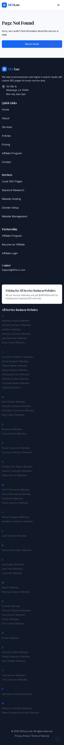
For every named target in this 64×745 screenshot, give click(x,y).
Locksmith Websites (12, 573)
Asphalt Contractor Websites (16, 325)
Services (7, 127)
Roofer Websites (10, 638)
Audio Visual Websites (13, 342)
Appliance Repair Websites (16, 320)
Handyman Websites (12, 498)
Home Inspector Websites (15, 502)
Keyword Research (13, 190)
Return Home (32, 44)
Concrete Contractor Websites (17, 357)
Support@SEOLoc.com (13, 270)
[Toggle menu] (58, 5)
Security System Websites (15, 652)
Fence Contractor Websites (16, 448)
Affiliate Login (10, 253)
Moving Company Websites (16, 592)
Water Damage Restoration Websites (20, 712)
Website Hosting (11, 198)
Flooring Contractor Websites (17, 452)
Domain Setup (10, 207)
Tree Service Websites (13, 675)
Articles (6, 135)
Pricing (6, 144)
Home (5, 109)
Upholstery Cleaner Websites (17, 694)
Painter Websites (10, 619)
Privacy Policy (22, 736)
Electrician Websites (12, 429)
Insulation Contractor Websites (17, 521)
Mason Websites (10, 587)
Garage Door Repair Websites (17, 466)
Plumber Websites (11, 606)
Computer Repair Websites (15, 383)
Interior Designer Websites (15, 517)
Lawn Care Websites (12, 568)
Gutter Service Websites (14, 475)
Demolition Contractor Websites (18, 410)
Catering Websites (11, 387)
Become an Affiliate (13, 244)
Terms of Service (40, 736)
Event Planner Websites (14, 433)
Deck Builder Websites (13, 401)
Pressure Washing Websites (16, 610)
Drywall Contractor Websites (16, 406)
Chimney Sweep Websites (15, 378)
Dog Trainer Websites (13, 415)
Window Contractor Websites (17, 708)
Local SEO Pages (12, 181)
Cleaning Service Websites (16, 374)
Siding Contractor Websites (16, 656)
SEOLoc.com (26, 731)
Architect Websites (11, 329)
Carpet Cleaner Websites (15, 370)
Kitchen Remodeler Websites (17, 550)
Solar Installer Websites (14, 661)
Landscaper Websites (13, 564)
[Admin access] (58, 739)
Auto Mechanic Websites (14, 338)
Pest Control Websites (13, 623)
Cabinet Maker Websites (14, 365)
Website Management (14, 216)
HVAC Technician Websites (16, 489)
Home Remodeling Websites (16, 494)
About (5, 118)
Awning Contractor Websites (16, 333)
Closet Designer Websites (15, 361)
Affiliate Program (12, 153)
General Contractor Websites (17, 471)
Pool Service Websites (13, 614)
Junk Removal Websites (14, 535)
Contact (6, 162)
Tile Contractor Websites (14, 679)
